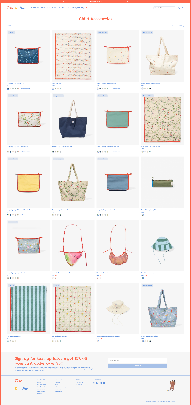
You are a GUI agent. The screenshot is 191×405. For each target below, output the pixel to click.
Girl (54, 7)
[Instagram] (94, 383)
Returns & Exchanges (61, 386)
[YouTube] (104, 383)
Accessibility (58, 391)
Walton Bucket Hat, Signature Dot (108, 336)
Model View (177, 26)
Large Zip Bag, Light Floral (16, 273)
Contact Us (79, 382)
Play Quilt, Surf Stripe (14, 336)
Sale (88, 7)
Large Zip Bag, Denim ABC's (16, 83)
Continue (137, 365)
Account (57, 382)
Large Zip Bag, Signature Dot (106, 83)
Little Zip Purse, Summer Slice (62, 273)
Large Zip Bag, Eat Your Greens (17, 147)
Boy (48, 7)
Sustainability (41, 384)
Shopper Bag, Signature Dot (150, 83)
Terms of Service (170, 401)
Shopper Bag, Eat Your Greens (62, 210)
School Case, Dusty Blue (149, 210)
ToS (42, 370)
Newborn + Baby (38, 7)
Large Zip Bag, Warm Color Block (107, 147)
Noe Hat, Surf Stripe (148, 273)
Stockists (79, 384)
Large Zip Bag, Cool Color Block (106, 210)
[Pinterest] (101, 383)
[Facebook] (97, 383)
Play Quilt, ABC (57, 83)
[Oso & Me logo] (16, 7)
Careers (39, 393)
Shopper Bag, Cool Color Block (62, 147)
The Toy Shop (64, 7)
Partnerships (41, 391)
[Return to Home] (21, 386)
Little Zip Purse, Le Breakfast (106, 273)
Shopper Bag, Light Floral (149, 336)
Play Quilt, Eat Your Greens (150, 147)
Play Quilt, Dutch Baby (59, 336)
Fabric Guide (41, 389)
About (39, 382)
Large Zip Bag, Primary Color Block (18, 210)
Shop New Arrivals (95, 1)
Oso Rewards (41, 386)
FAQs (56, 384)
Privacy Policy (36, 370)
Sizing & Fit (58, 389)
